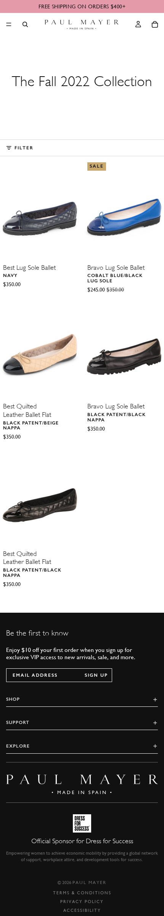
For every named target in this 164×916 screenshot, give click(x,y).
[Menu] (9, 24)
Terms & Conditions (82, 892)
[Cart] (154, 24)
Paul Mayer (89, 882)
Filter (24, 148)
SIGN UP (96, 675)
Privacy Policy (82, 901)
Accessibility (82, 910)
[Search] (25, 24)
